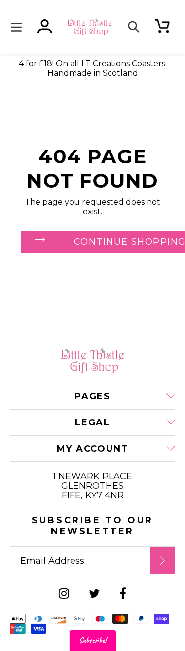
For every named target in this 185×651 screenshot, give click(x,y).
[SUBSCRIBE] (162, 560)
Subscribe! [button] (92, 640)
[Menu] (19, 27)
